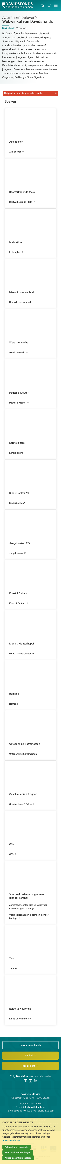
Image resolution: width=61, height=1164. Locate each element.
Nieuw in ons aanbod (20, 302)
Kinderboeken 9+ (18, 503)
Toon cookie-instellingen (18, 1152)
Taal (11, 968)
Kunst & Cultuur (17, 603)
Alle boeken (15, 151)
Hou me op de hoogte (30, 1045)
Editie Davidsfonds (19, 1018)
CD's (11, 854)
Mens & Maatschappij (20, 653)
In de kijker (14, 252)
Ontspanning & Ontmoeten (23, 754)
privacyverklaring (11, 1140)
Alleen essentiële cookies (18, 1158)
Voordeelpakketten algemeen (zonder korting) (28, 916)
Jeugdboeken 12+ (18, 553)
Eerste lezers (16, 452)
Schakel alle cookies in (16, 1147)
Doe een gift (28, 1066)
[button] (56, 5)
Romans (13, 703)
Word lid (29, 1055)
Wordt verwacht (17, 352)
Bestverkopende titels (20, 202)
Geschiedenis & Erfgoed (21, 804)
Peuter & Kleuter (17, 402)
